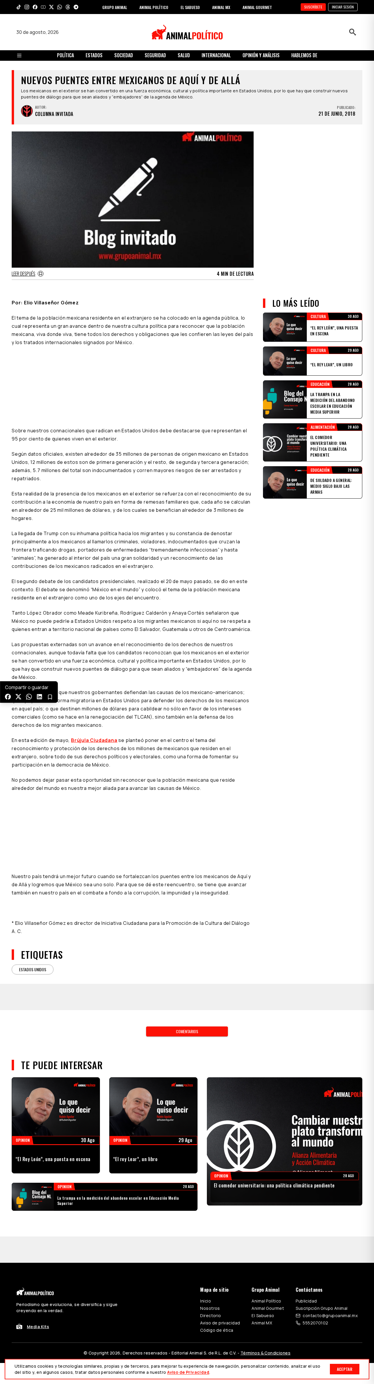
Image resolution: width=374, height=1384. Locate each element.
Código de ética (216, 1257)
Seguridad (155, 55)
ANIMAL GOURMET (257, 7)
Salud (184, 55)
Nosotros (210, 1235)
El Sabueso (263, 1242)
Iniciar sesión (343, 6)
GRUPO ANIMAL (114, 7)
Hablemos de (304, 55)
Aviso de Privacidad (188, 1372)
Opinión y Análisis (261, 55)
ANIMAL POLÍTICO (153, 7)
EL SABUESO (190, 7)
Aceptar (344, 1369)
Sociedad (123, 55)
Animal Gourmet (268, 1235)
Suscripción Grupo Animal (321, 1235)
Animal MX (262, 1250)
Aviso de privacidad (220, 1250)
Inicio (205, 1228)
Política (65, 55)
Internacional (216, 55)
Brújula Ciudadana (94, 667)
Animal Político (266, 1228)
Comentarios (187, 958)
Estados (94, 55)
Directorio (210, 1242)
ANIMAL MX (221, 7)
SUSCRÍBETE (313, 6)
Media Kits (38, 1253)
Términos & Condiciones (265, 1280)
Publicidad (306, 1228)
